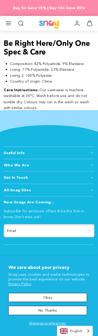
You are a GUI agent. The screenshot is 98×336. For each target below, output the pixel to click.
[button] (8, 23)
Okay (47, 297)
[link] (77, 23)
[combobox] (75, 331)
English (76, 331)
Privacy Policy (19, 283)
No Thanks (47, 310)
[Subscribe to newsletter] (89, 230)
